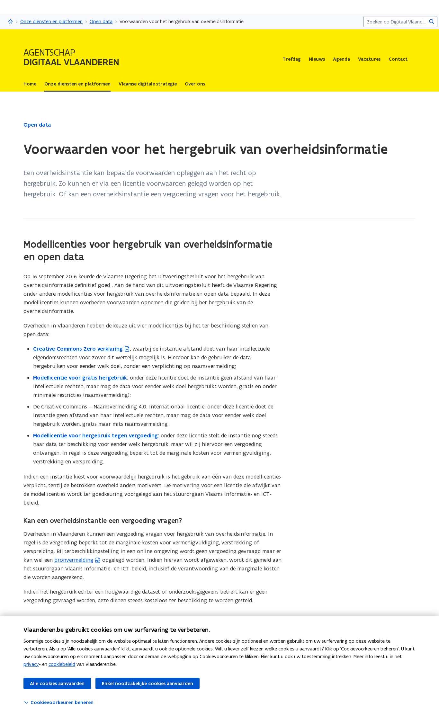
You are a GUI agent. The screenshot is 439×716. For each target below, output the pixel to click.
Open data (101, 21)
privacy (31, 664)
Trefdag (291, 59)
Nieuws (317, 59)
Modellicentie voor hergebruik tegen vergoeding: (96, 435)
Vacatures (369, 59)
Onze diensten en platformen (51, 21)
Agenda (341, 59)
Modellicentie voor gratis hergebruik (80, 377)
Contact (398, 59)
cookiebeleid (62, 664)
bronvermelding (74, 559)
